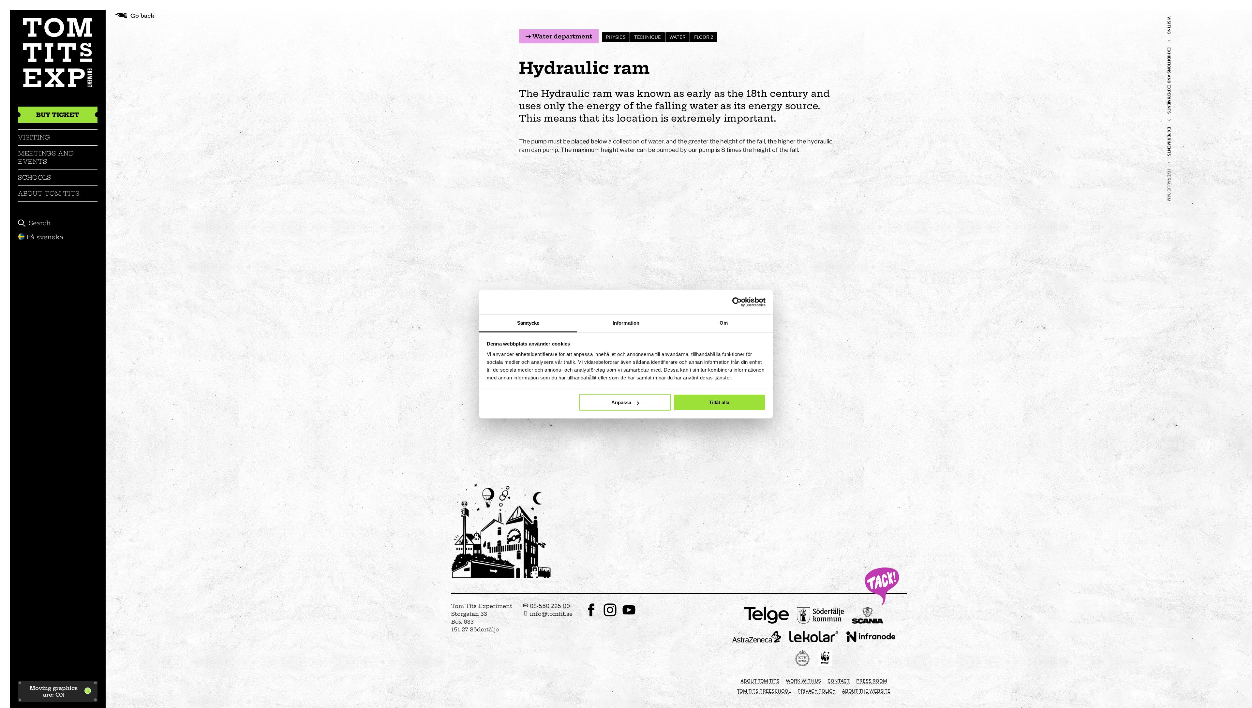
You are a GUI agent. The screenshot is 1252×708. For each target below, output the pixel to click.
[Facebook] (591, 615)
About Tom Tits (49, 193)
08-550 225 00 (549, 606)
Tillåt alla (719, 402)
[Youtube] (629, 615)
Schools (34, 177)
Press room (871, 681)
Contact (838, 681)
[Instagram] (610, 615)
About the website (866, 691)
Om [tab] (724, 323)
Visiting (34, 137)
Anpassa (621, 402)
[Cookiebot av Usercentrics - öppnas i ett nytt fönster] (737, 302)
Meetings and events (46, 157)
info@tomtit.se (550, 614)
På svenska (45, 237)
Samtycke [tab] (528, 323)
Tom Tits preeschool (764, 691)
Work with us (803, 681)
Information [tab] (626, 323)
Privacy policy (816, 691)
